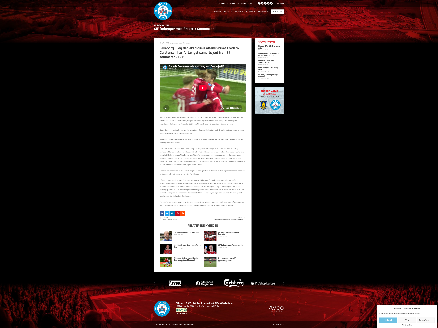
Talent (238, 12)
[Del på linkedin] (172, 213)
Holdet (227, 12)
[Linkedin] (262, 3)
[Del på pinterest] (177, 213)
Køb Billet (277, 12)
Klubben (249, 12)
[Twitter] (271, 3)
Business (262, 12)
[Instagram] (265, 3)
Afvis (407, 320)
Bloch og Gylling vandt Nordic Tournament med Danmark (186, 259)
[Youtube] (268, 3)
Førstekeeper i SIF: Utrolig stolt (186, 232)
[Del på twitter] (167, 213)
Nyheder (217, 12)
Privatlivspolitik (407, 325)
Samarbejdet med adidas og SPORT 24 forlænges (269, 54)
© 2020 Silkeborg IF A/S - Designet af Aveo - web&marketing (174, 324)
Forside (162, 43)
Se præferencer (425, 320)
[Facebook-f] (259, 3)
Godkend (388, 320)
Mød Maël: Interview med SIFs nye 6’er (187, 246)
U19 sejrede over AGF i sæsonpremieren (227, 259)
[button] (154, 283)
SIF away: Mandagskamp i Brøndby (228, 233)
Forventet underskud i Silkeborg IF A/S (266, 61)
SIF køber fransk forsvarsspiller (231, 245)
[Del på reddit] (182, 213)
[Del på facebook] (162, 213)
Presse (250, 3)
